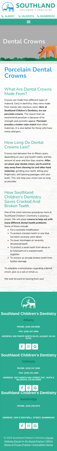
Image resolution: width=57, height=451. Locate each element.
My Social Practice (34, 441)
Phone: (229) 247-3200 (28, 368)
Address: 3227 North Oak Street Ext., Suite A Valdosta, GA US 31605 (28, 378)
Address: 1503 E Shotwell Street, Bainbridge (28, 417)
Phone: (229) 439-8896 (28, 327)
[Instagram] (28, 347)
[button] (29, 22)
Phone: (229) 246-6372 (28, 406)
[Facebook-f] (22, 347)
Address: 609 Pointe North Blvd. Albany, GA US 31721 (28, 337)
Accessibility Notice (42, 444)
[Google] (35, 347)
